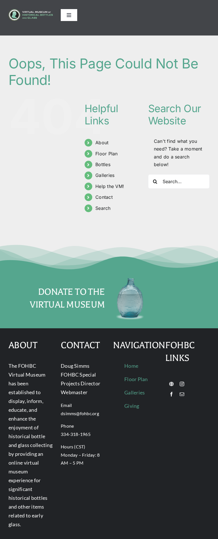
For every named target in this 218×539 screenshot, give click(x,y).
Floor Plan (106, 153)
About (101, 142)
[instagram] (182, 384)
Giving (131, 406)
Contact (104, 197)
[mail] (182, 394)
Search (102, 208)
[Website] (171, 384)
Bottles (102, 164)
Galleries (104, 175)
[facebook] (171, 394)
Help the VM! (109, 186)
